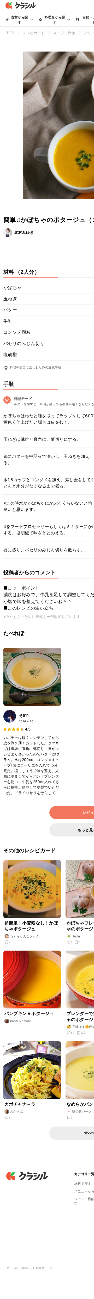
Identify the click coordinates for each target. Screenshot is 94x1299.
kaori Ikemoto (20, 1021)
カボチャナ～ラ (20, 1104)
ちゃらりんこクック (24, 936)
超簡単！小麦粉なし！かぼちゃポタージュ (31, 925)
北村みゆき (24, 232)
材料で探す (82, 1183)
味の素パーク (82, 1111)
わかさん (16, 1111)
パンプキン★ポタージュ (29, 1013)
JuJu (76, 936)
